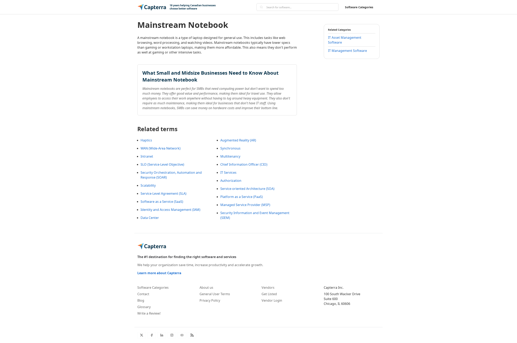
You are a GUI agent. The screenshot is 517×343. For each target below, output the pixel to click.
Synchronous (230, 148)
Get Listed (269, 294)
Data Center (150, 217)
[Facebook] (151, 335)
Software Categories (359, 7)
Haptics (146, 140)
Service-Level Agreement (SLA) (163, 193)
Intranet (147, 156)
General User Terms (215, 294)
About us (206, 287)
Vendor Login (272, 300)
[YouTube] (182, 335)
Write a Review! (149, 313)
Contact (143, 294)
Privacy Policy (210, 300)
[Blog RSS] (192, 335)
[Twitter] (141, 335)
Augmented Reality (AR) (238, 140)
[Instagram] (172, 335)
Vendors (268, 287)
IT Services (228, 172)
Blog (140, 300)
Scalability (148, 185)
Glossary (144, 307)
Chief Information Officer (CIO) (243, 164)
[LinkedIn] (162, 335)
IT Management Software (347, 50)
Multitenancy (230, 156)
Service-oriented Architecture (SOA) (247, 188)
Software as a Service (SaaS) (162, 201)
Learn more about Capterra (159, 273)
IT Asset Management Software (344, 40)
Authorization (230, 180)
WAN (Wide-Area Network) (161, 148)
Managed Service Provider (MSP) (245, 205)
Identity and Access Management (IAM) (170, 209)
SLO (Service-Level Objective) (162, 164)
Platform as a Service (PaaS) (241, 197)
